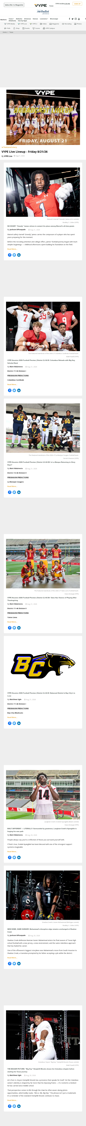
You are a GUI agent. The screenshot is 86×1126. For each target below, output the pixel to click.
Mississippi (54, 19)
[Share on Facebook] (9, 255)
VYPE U (34, 24)
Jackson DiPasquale (18, 229)
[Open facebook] (69, 19)
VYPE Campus (50, 28)
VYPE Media (11, 24)
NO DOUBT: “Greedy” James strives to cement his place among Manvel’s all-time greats (40, 226)
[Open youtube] (78, 19)
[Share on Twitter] (14, 255)
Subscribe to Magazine (14, 5)
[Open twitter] (72, 19)
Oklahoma (12, 21)
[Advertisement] (43, 41)
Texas (11, 19)
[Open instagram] (75, 19)
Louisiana (43, 19)
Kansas (35, 19)
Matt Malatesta (16, 367)
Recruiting (68, 24)
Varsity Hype (22, 21)
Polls (8, 28)
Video (45, 24)
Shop (17, 28)
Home (5, 32)
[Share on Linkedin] (19, 255)
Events (27, 28)
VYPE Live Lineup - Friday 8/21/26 (24, 151)
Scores (37, 28)
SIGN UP (77, 4)
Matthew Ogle (15, 699)
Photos (79, 24)
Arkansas (27, 19)
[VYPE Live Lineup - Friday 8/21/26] (43, 117)
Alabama (19, 19)
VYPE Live (23, 24)
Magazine (55, 24)
